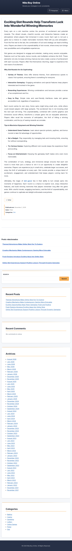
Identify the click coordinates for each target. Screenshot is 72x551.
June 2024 (11, 416)
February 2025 (12, 396)
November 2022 (13, 460)
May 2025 (10, 389)
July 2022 (10, 470)
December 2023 (13, 428)
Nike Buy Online (31, 2)
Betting (9, 514)
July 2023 (10, 441)
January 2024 (12, 426)
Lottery (9, 522)
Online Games (12, 524)
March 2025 (11, 394)
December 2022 (13, 458)
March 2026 (11, 369)
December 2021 (12, 488)
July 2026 (10, 362)
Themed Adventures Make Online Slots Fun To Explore (25, 300)
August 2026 (11, 359)
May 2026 (10, 367)
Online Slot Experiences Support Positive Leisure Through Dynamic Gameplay (33, 309)
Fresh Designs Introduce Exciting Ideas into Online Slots (25, 307)
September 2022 (13, 465)
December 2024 (13, 401)
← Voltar (8, 200)
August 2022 (11, 468)
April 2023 (11, 448)
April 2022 (11, 478)
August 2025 (11, 381)
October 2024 (12, 406)
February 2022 (12, 483)
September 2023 (13, 436)
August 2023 (11, 438)
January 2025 (12, 399)
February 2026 (12, 372)
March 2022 (11, 480)
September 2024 (13, 409)
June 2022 (11, 473)
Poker (9, 527)
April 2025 (11, 391)
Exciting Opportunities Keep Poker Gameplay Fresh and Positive (28, 305)
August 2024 (11, 411)
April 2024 (11, 419)
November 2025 (13, 379)
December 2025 (13, 377)
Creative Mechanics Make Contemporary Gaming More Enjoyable (29, 302)
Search (6, 274)
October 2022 (12, 463)
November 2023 (13, 431)
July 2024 (10, 414)
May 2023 (10, 446)
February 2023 (12, 453)
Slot (14, 212)
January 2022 (12, 485)
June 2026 (11, 364)
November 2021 (13, 490)
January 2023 (12, 456)
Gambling (10, 519)
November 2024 (13, 404)
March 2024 (11, 421)
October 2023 (12, 433)
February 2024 (12, 423)
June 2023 (11, 443)
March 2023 (11, 451)
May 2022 (10, 475)
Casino (9, 517)
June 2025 (11, 386)
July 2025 (10, 384)
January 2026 (12, 374)
